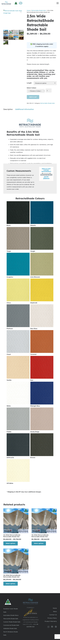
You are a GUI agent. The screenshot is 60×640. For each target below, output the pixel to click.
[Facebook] (52, 627)
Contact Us (53, 615)
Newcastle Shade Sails (10, 618)
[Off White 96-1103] (18, 471)
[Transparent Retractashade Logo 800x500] (6, 3)
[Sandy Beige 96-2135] (41, 420)
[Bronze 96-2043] (41, 445)
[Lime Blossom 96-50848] (41, 265)
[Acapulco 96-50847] (18, 265)
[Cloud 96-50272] (18, 342)
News (55, 611)
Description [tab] (8, 109)
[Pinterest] (56, 627)
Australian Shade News (10, 615)
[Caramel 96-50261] (41, 342)
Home (28, 10)
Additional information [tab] (24, 109)
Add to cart (33, 97)
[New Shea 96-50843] (41, 316)
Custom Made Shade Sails (11, 622)
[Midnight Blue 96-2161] (41, 394)
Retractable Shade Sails (39, 10)
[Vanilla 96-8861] (18, 368)
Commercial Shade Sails (11, 625)
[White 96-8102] (18, 394)
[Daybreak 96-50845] (41, 291)
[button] (57, 3)
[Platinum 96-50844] (18, 316)
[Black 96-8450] (18, 213)
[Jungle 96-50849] (41, 239)
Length (29, 83)
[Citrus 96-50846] (18, 291)
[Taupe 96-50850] (18, 239)
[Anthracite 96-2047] (18, 445)
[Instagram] (48, 627)
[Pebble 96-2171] (18, 420)
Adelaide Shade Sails (10, 628)
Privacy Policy (52, 618)
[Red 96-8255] (41, 368)
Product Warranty (51, 621)
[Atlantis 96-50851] (41, 213)
